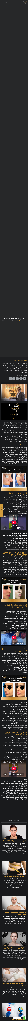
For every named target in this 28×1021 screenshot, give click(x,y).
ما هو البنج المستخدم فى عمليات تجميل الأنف (15, 913)
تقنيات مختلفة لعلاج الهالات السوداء (14, 841)
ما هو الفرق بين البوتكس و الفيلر (15, 948)
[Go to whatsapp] (25, 1018)
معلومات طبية (18, 321)
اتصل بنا (14, 418)
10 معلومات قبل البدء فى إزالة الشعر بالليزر (14, 984)
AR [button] (6, 2)
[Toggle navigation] (2, 3)
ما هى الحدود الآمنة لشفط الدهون (14, 876)
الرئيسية (24, 321)
